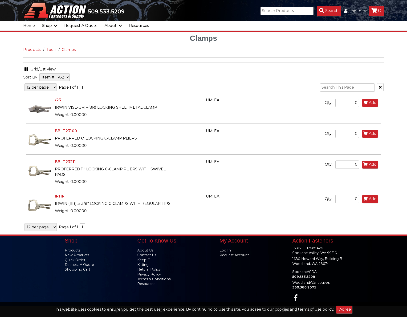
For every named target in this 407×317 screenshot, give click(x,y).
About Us (145, 250)
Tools (51, 49)
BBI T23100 (66, 131)
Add (373, 102)
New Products (77, 255)
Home (29, 25)
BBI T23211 (65, 162)
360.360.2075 (304, 287)
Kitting (143, 265)
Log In (225, 250)
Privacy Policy (149, 274)
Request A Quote (81, 25)
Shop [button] (47, 25)
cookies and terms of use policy (304, 309)
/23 (58, 100)
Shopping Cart (77, 269)
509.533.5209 (106, 11)
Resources (139, 25)
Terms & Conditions (154, 279)
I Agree (344, 309)
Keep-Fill (144, 260)
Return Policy (149, 269)
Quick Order (75, 260)
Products (32, 49)
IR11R (60, 196)
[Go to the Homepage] (55, 10)
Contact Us (146, 255)
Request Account (234, 255)
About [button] (111, 25)
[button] (46, 68)
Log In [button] (355, 11)
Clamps (69, 49)
